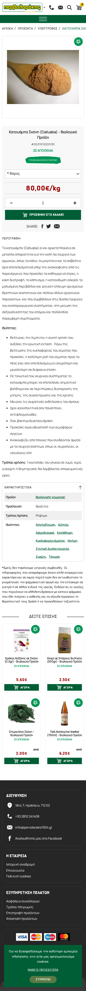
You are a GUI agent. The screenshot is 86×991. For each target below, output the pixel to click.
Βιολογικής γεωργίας (50, 497)
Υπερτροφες (47, 28)
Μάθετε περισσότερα (43, 970)
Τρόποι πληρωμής (19, 907)
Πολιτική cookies (18, 876)
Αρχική (7, 28)
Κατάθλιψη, (65, 533)
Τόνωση (54, 557)
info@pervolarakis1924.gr (33, 827)
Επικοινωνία (15, 870)
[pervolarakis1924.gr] (22, 7)
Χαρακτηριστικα (17, 487)
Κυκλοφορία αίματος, (51, 541)
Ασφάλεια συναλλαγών (23, 901)
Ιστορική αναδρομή (20, 864)
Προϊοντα (25, 28)
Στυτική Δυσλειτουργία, (53, 549)
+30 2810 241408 (27, 816)
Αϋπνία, (63, 525)
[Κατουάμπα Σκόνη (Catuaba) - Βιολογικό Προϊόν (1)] (43, 77)
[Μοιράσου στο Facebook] (42, 226)
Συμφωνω (43, 979)
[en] (44, 7)
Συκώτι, (41, 557)
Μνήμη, (73, 541)
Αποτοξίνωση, (46, 525)
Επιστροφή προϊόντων (22, 913)
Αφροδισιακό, (45, 533)
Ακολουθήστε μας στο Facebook (38, 838)
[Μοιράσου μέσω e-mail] (57, 226)
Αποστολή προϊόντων (21, 919)
